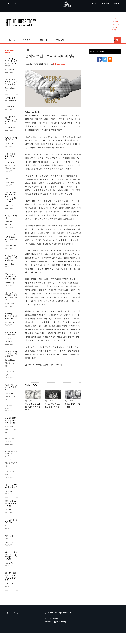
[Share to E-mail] (110, 59)
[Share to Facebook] (99, 59)
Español (115, 21)
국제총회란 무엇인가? (11, 521)
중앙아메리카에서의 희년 (11, 139)
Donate (116, 3)
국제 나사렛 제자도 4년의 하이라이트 (11, 276)
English (114, 18)
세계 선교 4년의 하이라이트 (11, 486)
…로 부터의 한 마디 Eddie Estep (11, 156)
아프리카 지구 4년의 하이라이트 (11, 453)
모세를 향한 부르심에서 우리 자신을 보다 (11, 120)
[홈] (21, 23)
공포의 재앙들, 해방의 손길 (10, 100)
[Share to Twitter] (104, 59)
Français (115, 27)
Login (94, 3)
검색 (117, 39)
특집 (29, 50)
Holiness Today (59, 64)
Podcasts (59, 40)
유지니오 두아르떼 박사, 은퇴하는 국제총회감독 (11, 555)
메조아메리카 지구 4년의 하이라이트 (11, 353)
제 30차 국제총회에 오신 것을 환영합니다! (11, 576)
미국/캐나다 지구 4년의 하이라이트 (11, 316)
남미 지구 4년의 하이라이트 (11, 333)
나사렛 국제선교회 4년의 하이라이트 (11, 258)
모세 (7, 178)
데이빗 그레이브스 (11, 537)
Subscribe (105, 3)
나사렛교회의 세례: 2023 (11, 217)
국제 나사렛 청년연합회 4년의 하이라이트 (11, 238)
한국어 (114, 30)
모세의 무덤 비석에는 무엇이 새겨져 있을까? (11, 62)
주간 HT (43, 40)
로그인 (15, 613)
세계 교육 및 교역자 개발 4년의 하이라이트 (11, 296)
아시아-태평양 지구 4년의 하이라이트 (11, 420)
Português (115, 24)
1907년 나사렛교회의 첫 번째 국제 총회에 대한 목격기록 (10, 197)
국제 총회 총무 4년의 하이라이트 (11, 503)
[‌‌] (8, 3)
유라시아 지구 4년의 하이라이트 (11, 387)
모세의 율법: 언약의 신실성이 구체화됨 (11, 81)
